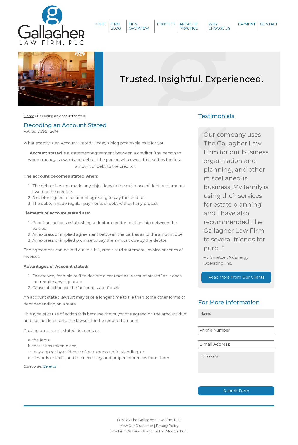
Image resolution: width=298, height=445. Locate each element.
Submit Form (236, 391)
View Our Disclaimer (136, 426)
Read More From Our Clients (236, 277)
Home (100, 24)
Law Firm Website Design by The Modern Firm (149, 431)
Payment (247, 24)
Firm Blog (116, 26)
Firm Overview (139, 26)
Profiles (166, 24)
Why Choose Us (219, 26)
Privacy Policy (167, 426)
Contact (269, 24)
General (49, 366)
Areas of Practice (189, 26)
